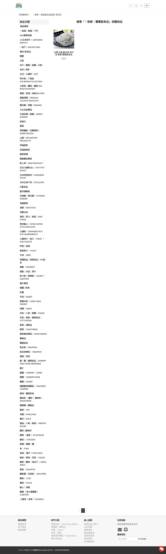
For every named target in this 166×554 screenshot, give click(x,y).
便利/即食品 (25, 52)
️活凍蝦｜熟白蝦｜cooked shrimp (32, 197)
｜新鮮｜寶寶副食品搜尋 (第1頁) (47, 15)
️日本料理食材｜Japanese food (32, 176)
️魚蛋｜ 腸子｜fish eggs (31, 453)
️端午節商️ (24, 284)
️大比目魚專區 (26, 110)
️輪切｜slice (25, 419)
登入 (96, 524)
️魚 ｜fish (24, 449)
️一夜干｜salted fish (30, 47)
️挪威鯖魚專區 (26, 159)
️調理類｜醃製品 (27, 405)
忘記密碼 (88, 527)
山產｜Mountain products (28, 139)
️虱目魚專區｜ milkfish (31, 352)
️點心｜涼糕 (25, 488)
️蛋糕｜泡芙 (25, 357)
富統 (22, 126)
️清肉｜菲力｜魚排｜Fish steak (31, 218)
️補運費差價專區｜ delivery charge (33, 387)
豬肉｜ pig (25, 410)
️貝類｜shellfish (28, 415)
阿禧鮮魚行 (24, 15)
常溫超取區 (25, 150)
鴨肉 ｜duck (26, 483)
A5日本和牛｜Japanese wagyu (31, 41)
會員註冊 (88, 524)
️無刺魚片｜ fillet (28, 251)
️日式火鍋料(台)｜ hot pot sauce (32, 169)
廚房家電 (24, 154)
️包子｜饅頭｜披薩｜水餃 (31, 65)
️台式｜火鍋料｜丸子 (29, 74)
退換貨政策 (89, 535)
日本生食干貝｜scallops (32, 183)
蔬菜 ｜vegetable (29, 330)
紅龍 (22, 292)
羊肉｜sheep (26, 297)
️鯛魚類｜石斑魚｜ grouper (33, 474)
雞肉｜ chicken (27, 440)
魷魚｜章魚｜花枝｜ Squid (32, 458)
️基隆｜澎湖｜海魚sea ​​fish (32, 94)
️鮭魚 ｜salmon (27, 470)
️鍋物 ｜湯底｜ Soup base (32, 435)
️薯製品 (23, 339)
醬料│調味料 (26, 431)
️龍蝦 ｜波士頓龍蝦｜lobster (29, 493)
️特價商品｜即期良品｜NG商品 (32, 261)
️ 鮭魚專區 (24, 26)
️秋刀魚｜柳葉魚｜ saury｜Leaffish (32, 277)
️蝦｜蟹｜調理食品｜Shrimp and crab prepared (33, 362)
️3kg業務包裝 (26, 36)
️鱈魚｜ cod (25, 479)
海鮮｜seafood (28, 208)
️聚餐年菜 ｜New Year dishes (30, 302)
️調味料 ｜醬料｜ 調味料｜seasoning (31, 399)
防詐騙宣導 (89, 541)
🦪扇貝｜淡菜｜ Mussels (32, 499)
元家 (22, 61)
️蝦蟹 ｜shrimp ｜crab (31, 373)
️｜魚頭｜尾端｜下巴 (29, 31)
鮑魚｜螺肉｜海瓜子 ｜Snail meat (33, 463)
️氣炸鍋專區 (25, 192)
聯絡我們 (22, 524)
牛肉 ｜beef (25, 255)
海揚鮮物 (24, 203)
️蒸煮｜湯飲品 (26, 325)
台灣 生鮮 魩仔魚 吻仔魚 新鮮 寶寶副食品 (64, 53)
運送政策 (88, 538)
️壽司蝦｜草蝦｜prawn (31, 105)
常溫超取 (24, 145)
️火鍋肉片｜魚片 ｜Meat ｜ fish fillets (32, 240)
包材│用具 (24, 70)
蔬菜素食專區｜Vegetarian (33, 334)
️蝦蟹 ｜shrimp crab (30, 377)
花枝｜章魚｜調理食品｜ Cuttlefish (31, 319)
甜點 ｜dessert (27, 267)
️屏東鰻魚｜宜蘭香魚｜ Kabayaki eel (30, 132)
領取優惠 (143, 539)
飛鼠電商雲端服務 (61, 550)
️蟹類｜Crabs (26, 382)
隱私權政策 (89, 533)
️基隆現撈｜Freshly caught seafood (29, 99)
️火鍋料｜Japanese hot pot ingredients (31, 233)
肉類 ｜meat (26, 309)
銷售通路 (22, 530)
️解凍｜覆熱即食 (27, 394)
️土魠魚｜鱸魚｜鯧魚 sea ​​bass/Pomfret (31, 87)
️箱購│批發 (24, 288)
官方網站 (22, 527)
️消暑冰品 (24, 212)
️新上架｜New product (31, 163)
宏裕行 (23, 122)
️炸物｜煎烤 (25, 246)
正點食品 (24, 187)
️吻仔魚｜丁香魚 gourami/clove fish (31, 80)
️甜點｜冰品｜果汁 (28, 272)
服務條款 (88, 530)
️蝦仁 (22, 368)
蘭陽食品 (24, 343)
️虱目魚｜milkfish (28, 348)
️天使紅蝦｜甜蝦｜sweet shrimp (31, 115)
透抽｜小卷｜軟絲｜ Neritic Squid (33, 424)
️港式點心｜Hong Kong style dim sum (31, 225)
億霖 (22, 56)
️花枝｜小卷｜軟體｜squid (32, 313)
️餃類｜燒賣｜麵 (27, 444)
